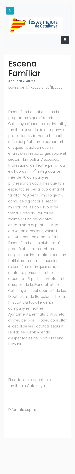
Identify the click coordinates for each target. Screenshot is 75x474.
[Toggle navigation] (65, 40)
